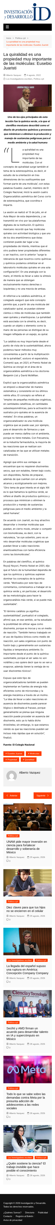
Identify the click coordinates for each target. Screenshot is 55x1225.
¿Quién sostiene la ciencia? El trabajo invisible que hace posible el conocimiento (26, 1167)
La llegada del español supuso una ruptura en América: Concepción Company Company (27, 969)
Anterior (13, 795)
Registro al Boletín (24, 1216)
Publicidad (43, 1212)
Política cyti (39, 79)
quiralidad (29, 759)
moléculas (34, 753)
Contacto (7, 1216)
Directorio (29, 1212)
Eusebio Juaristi (14, 753)
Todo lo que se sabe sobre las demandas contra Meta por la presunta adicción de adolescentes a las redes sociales (25, 1101)
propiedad (12, 759)
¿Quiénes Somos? (12, 1212)
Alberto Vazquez (13, 75)
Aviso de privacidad (12, 1220)
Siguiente (41, 795)
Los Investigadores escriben (19, 79)
